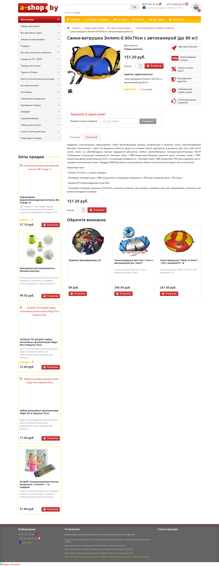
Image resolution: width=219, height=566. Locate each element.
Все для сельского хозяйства (36, 52)
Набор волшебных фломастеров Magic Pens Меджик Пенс (39, 412)
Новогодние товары (31, 137)
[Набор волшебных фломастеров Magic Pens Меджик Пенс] (40, 380)
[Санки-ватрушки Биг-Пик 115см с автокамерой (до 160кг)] (134, 241)
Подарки (25, 45)
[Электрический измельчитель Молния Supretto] (40, 249)
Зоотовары (26, 91)
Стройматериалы (30, 118)
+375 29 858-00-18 (175, 4)
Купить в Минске (72, 556)
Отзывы (122, 19)
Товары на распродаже (33, 39)
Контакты (178, 19)
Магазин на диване (114, 556)
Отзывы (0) (91, 137)
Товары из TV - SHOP (31, 58)
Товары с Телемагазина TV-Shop (92, 556)
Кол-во (127, 66)
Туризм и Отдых (29, 72)
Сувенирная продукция (33, 98)
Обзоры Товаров (99, 19)
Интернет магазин (131, 556)
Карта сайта (26, 542)
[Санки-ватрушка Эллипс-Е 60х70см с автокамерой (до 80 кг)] (94, 64)
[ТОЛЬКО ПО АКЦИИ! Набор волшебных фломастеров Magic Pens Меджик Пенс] (40, 311)
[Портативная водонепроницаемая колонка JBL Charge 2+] (40, 167)
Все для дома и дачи (31, 32)
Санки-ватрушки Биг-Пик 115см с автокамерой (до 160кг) (133, 261)
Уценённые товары (31, 105)
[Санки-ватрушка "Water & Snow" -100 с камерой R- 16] (179, 241)
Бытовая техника (30, 85)
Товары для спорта (30, 65)
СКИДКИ (25, 111)
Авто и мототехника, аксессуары (38, 78)
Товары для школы (31, 124)
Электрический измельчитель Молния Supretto (37, 269)
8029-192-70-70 (150, 4)
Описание (75, 137)
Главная (75, 19)
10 (33, 361)
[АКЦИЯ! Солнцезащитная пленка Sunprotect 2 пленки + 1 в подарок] (40, 462)
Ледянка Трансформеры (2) (85, 260)
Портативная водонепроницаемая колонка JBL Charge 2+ (39, 199)
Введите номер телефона (83, 120)
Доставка (158, 19)
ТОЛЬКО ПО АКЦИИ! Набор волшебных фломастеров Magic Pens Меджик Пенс (38, 342)
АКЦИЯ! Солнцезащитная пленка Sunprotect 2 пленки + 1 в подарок (39, 484)
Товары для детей (30, 26)
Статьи (140, 19)
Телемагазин (144, 556)
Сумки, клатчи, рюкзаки (33, 131)
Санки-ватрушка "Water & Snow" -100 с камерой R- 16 (179, 261)
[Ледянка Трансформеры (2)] (88, 241)
